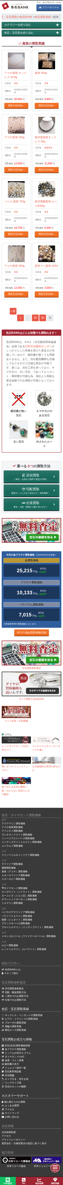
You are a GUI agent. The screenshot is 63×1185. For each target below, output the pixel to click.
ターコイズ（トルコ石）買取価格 (19, 895)
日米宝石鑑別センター (38, 346)
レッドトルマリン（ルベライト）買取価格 (24, 949)
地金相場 (39, 1183)
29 (35, 317)
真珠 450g (41, 73)
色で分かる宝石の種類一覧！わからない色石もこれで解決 (16, 790)
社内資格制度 (9, 1132)
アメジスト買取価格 (12, 830)
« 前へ (13, 312)
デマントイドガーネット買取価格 (19, 899)
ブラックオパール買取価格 (16, 923)
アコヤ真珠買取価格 (12, 827)
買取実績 (55, 1183)
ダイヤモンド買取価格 (16, 888)
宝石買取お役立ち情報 (17, 1039)
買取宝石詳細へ (16, 105)
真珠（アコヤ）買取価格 (15, 871)
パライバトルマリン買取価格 (17, 916)
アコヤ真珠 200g (14, 137)
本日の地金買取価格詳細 (31, 632)
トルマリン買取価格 (12, 903)
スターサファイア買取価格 (16, 875)
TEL (24, 1183)
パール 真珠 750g (14, 201)
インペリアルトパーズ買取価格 (18, 838)
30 (42, 317)
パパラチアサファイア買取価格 (18, 912)
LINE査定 (8, 1183)
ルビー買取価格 (10, 945)
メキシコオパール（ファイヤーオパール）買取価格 (29, 936)
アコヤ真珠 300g (14, 265)
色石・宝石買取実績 (15, 1009)
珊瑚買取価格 (9, 867)
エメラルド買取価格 (12, 845)
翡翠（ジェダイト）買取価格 (17, 919)
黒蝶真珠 (48, 148)
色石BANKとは (12, 969)
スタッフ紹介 (11, 973)
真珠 (16, 83)
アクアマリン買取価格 (13, 823)
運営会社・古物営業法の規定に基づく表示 (24, 1143)
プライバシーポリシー (13, 1139)
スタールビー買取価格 (13, 879)
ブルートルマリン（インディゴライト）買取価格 (27, 927)
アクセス (6, 1135)
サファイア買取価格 (12, 864)
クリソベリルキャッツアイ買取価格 (20, 855)
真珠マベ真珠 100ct (46, 265)
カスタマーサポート (15, 1095)
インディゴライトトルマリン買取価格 (22, 842)
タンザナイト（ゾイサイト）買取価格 (22, 891)
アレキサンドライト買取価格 (17, 834)
